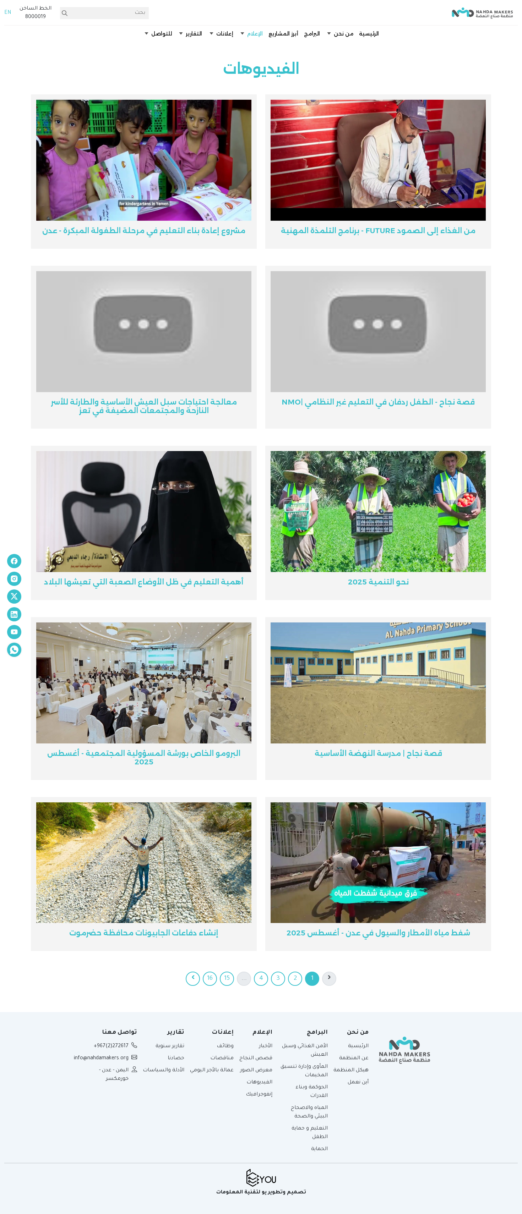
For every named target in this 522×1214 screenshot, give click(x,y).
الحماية (319, 1149)
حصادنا (176, 1058)
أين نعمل (358, 1083)
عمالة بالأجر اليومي (212, 1070)
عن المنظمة (354, 1058)
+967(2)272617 (111, 1046)
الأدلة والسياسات (163, 1070)
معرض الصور (256, 1070)
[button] (339, 33)
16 (210, 979)
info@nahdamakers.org (101, 1058)
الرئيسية (358, 1046)
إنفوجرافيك (259, 1095)
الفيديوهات (259, 1083)
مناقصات (222, 1058)
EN (7, 13)
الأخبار (265, 1046)
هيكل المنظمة (351, 1070)
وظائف (225, 1046)
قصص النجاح (255, 1058)
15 (227, 979)
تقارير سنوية (170, 1046)
